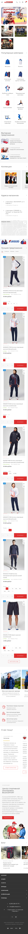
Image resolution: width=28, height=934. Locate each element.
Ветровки (7, 66)
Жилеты (20, 66)
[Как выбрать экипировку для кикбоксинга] (7, 43)
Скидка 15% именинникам (17, 149)
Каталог (4, 875)
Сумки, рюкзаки (7, 107)
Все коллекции (26, 166)
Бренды (3, 886)
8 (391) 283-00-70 (14, 903)
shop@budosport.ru (15, 906)
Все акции (26, 132)
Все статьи (26, 842)
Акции (3, 879)
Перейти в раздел (26, 195)
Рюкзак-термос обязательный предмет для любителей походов (10, 864)
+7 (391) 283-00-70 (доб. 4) (11, 205)
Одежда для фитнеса (20, 108)
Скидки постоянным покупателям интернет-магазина (16, 142)
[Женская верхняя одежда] (11, 679)
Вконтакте (12, 917)
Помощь (4, 898)
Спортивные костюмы (7, 79)
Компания (4, 890)
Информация (5, 894)
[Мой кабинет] (22, 2)
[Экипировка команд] (21, 31)
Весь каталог (26, 52)
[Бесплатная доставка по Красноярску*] (7, 31)
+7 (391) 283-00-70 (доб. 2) (11, 215)
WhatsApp (16, 917)
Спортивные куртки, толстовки (20, 79)
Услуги (3, 882)
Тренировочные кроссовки (20, 94)
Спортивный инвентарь (7, 122)
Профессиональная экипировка (20, 122)
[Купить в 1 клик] (24, 260)
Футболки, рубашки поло (7, 94)
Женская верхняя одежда (11, 691)
